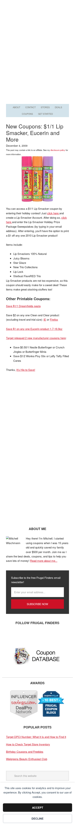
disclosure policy (57, 150)
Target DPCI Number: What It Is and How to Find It (36, 737)
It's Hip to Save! (25, 370)
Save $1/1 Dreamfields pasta (23, 306)
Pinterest (32, 634)
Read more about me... (43, 561)
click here (53, 213)
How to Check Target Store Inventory (28, 744)
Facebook (10, 634)
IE (45, 319)
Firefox (54, 319)
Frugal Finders (37, 18)
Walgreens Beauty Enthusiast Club (26, 759)
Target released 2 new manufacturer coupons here (36, 338)
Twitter (21, 634)
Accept (37, 808)
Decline (37, 818)
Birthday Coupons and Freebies (24, 751)
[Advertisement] (37, 63)
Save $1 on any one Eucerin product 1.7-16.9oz (34, 329)
